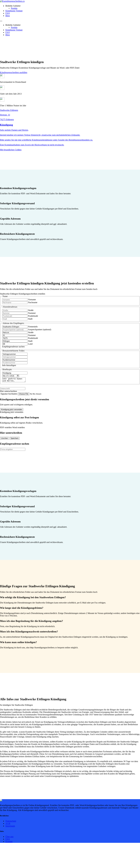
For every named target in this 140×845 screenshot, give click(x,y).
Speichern (14, 438)
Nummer (32, 313)
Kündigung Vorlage (14, 11)
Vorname (32, 299)
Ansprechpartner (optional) (39, 329)
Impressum (10, 826)
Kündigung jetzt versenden (11, 409)
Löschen (4, 438)
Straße (30, 310)
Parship (14, 8)
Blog (7, 16)
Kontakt (8, 841)
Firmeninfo (33, 326)
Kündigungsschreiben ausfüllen (13, 72)
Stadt (30, 319)
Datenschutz (10, 821)
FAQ (7, 13)
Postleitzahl (33, 316)
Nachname (32, 302)
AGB (7, 823)
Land (30, 344)
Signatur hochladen (9, 394)
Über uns (9, 836)
